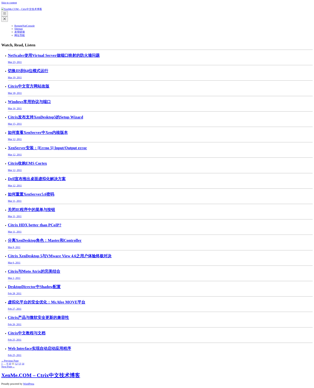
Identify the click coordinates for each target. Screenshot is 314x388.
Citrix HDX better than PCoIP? (34, 225)
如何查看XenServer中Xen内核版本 (38, 132)
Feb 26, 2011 (14, 324)
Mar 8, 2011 (14, 247)
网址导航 (19, 35)
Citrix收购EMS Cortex (27, 163)
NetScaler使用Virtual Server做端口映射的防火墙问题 (54, 55)
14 (23, 363)
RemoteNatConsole (24, 25)
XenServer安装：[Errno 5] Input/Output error (47, 148)
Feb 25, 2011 (14, 339)
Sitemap (18, 28)
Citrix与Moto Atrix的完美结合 (34, 271)
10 (10, 363)
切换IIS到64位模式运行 (28, 71)
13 (19, 363)
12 (16, 363)
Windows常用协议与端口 (29, 102)
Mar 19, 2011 (15, 77)
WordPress (28, 383)
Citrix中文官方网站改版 (28, 86)
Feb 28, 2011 (14, 293)
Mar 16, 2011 (15, 108)
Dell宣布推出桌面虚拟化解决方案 (37, 179)
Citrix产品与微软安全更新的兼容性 (38, 317)
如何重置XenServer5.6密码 (31, 194)
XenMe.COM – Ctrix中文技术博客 (40, 375)
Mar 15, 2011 (15, 123)
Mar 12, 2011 (15, 139)
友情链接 (19, 31)
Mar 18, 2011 (15, 93)
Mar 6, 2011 (14, 262)
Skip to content (9, 2)
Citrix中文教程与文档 (26, 333)
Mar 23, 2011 (15, 62)
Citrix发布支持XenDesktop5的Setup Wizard (45, 117)
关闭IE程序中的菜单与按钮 (31, 209)
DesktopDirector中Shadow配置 (34, 287)
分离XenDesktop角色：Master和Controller (45, 240)
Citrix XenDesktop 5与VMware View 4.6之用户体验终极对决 (60, 256)
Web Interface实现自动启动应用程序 (39, 348)
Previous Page (10, 360)
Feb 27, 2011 (14, 308)
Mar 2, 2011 (14, 278)
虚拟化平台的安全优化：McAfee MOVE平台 (46, 302)
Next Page (8, 366)
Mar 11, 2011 (15, 201)
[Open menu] (4, 13)
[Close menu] (4, 19)
